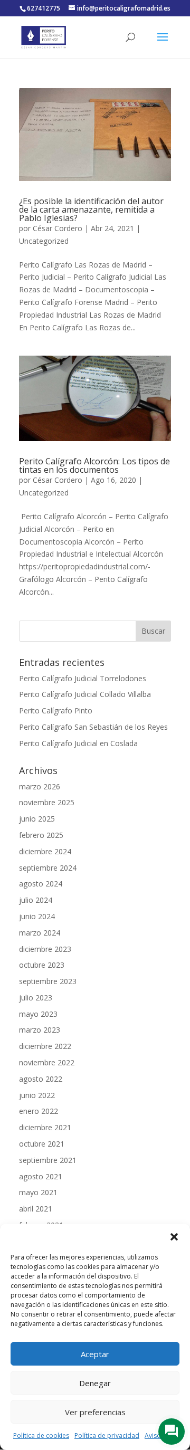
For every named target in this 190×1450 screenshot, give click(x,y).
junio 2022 (37, 1095)
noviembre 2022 (46, 1062)
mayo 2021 (38, 1192)
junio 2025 (37, 819)
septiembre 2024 (48, 868)
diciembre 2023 (45, 949)
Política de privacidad (106, 1435)
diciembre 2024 (45, 851)
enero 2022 (38, 1111)
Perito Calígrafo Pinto (55, 710)
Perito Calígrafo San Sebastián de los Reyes (93, 727)
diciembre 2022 (45, 1046)
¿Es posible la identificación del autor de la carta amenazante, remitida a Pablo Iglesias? (91, 209)
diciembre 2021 (45, 1127)
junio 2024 (37, 916)
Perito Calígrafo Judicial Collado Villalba (85, 694)
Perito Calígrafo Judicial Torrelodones (82, 678)
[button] (174, 1237)
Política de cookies (41, 1435)
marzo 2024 (39, 933)
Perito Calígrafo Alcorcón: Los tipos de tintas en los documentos (94, 465)
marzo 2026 (39, 786)
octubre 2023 (41, 965)
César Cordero (57, 228)
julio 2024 (35, 900)
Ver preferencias (95, 1412)
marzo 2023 (39, 1030)
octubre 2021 (41, 1144)
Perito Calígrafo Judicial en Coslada (78, 743)
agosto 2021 (40, 1176)
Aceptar (95, 1354)
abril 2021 (35, 1209)
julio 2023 (35, 998)
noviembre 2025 (46, 802)
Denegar (95, 1383)
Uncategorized (44, 241)
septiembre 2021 (48, 1160)
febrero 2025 (41, 835)
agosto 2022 (40, 1079)
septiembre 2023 (48, 981)
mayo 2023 (38, 1014)
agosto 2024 (40, 884)
